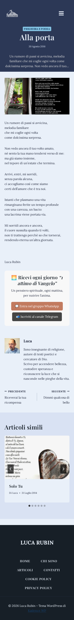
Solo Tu (16, 486)
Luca (28, 341)
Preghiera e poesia (37, 28)
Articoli (25, 570)
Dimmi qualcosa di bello (56, 397)
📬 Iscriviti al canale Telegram (37, 316)
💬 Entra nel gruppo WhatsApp (37, 306)
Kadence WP (37, 610)
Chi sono (49, 561)
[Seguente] (63, 469)
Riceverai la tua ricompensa (15, 397)
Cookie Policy (38, 579)
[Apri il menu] (63, 13)
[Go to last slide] (11, 469)
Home (25, 561)
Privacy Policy (38, 588)
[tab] (29, 506)
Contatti (52, 570)
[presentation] (37, 457)
